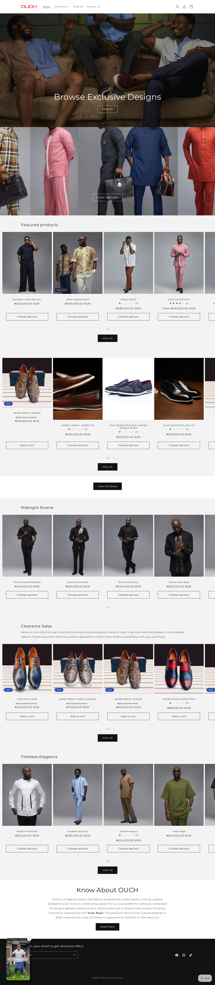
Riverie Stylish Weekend (27, 582)
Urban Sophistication (78, 299)
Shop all (107, 109)
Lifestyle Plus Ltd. (114, 978)
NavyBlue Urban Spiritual (27, 299)
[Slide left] (100, 329)
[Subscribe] (74, 955)
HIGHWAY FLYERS (27, 699)
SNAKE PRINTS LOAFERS (27, 413)
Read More (107, 926)
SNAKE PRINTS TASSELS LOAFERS (77, 699)
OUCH (103, 978)
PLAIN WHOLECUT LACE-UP (179, 425)
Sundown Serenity (78, 831)
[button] (61, 6)
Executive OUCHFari (179, 299)
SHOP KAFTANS (107, 197)
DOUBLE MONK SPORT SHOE (179, 699)
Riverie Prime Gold (77, 582)
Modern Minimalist (27, 831)
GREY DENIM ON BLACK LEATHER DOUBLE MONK (128, 426)
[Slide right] (114, 329)
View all (107, 338)
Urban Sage (179, 831)
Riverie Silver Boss (179, 582)
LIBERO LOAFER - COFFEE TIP (77, 425)
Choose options (27, 316)
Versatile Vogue (128, 831)
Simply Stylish (128, 299)
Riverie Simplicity (128, 582)
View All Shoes (107, 486)
